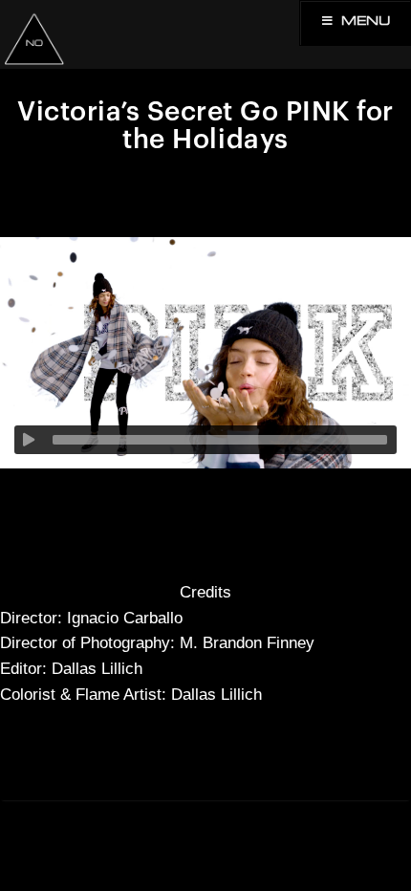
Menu (366, 22)
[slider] (220, 440)
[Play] (28, 439)
